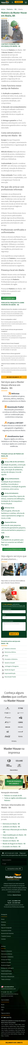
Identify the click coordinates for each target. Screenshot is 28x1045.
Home (2, 919)
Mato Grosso (21, 1028)
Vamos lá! (13, 634)
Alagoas (6, 1024)
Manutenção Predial (10, 677)
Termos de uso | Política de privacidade (14, 907)
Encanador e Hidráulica (11, 659)
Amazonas (11, 1024)
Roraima (23, 1032)
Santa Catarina (13, 1034)
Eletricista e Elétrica (10, 652)
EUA (2, 1010)
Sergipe (20, 1034)
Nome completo (6, 609)
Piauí (16, 1030)
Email (3, 615)
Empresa (3, 922)
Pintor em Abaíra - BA (10, 838)
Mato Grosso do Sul (12, 1028)
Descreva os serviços (7, 621)
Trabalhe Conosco (6, 936)
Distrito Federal (5, 1026)
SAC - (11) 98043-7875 (14, 900)
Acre (2, 1024)
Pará (2, 1030)
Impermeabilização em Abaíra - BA (14, 835)
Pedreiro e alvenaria (10, 648)
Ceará (23, 1024)
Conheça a (14, 895)
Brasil (2, 1004)
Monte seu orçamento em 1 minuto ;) (14, 782)
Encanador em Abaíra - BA (11, 846)
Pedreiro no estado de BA (13, 796)
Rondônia (18, 1032)
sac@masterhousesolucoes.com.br (14, 905)
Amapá (16, 1024)
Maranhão (22, 1026)
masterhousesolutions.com (8, 988)
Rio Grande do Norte (10, 1032)
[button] (14, 593)
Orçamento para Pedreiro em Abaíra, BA (14, 549)
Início (3, 9)
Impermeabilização (9, 673)
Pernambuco (11, 1030)
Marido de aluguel (9, 670)
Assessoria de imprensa (7, 933)
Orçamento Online (6, 930)
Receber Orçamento (13, 377)
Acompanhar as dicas (13, 868)
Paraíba (6, 1030)
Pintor (6, 656)
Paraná (19, 1030)
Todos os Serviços (6, 979)
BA (15, 9)
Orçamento (19, 2)
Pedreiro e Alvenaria (6, 951)
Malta (2, 1007)
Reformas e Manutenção (7, 976)
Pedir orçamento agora (8, 298)
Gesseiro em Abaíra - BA (11, 841)
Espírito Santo (12, 1026)
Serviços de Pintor (6, 959)
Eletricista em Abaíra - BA (11, 824)
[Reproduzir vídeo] (14, 593)
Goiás (18, 1026)
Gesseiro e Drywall (9, 663)
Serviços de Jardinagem (7, 968)
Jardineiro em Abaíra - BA (11, 827)
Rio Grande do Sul (5, 1034)
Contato (3, 939)
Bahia (19, 1024)
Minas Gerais (4, 1028)
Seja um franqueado (6, 927)
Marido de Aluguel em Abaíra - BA (14, 844)
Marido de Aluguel (6, 965)
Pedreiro (10, 9)
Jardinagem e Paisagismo (11, 666)
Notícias (3, 925)
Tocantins (6, 1036)
